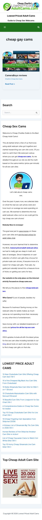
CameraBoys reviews (16, 75)
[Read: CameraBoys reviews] (21, 61)
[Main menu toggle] (4, 27)
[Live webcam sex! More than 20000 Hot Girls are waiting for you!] (20, 483)
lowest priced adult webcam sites (24, 248)
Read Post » (10, 84)
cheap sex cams (24, 156)
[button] (39, 27)
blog (4, 344)
